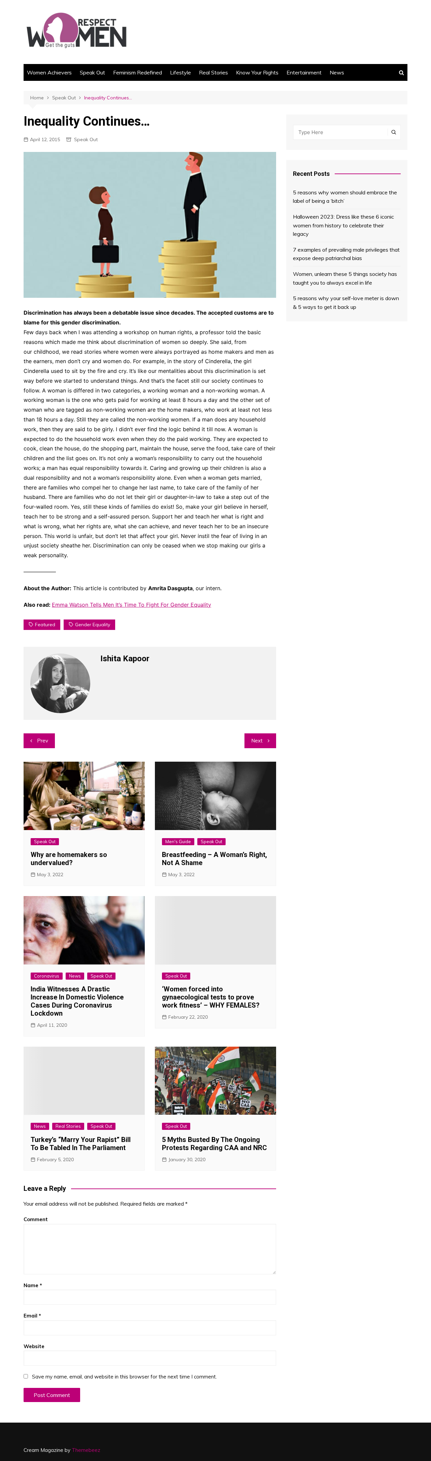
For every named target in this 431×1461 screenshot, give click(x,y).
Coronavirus (46, 976)
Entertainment (304, 72)
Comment (36, 1219)
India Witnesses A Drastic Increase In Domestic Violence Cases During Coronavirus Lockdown (77, 1001)
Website (34, 1346)
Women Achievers (49, 72)
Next (257, 740)
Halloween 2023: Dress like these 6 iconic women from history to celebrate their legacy (343, 225)
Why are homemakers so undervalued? (69, 859)
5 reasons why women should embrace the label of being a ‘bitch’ (345, 196)
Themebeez (86, 1450)
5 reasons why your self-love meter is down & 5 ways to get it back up (346, 302)
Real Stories (213, 72)
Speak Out (92, 72)
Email (32, 1315)
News (337, 72)
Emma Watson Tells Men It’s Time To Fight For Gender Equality (131, 604)
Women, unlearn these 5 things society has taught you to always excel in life (345, 278)
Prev (42, 740)
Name (33, 1285)
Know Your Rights (257, 72)
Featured (45, 625)
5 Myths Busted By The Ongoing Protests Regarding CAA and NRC (214, 1144)
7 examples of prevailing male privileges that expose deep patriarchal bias (346, 254)
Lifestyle (180, 72)
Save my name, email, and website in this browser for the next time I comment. (124, 1376)
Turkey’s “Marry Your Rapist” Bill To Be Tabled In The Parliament (81, 1144)
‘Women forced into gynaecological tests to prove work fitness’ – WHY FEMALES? (211, 997)
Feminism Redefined (137, 72)
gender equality (92, 625)
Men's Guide (178, 841)
